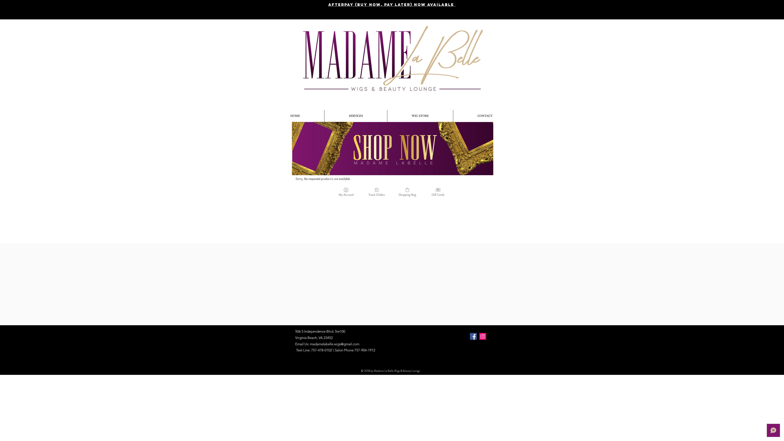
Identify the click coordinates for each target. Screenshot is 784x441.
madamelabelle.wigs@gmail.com (334, 344)
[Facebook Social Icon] (473, 336)
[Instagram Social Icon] (482, 336)
